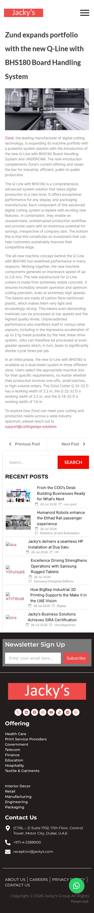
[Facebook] (34, 712)
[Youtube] (51, 712)
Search (73, 462)
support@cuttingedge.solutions (30, 426)
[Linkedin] (26, 712)
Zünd (9, 138)
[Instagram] (42, 712)
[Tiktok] (59, 712)
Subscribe (76, 658)
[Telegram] (67, 712)
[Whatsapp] (75, 712)
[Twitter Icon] (18, 712)
